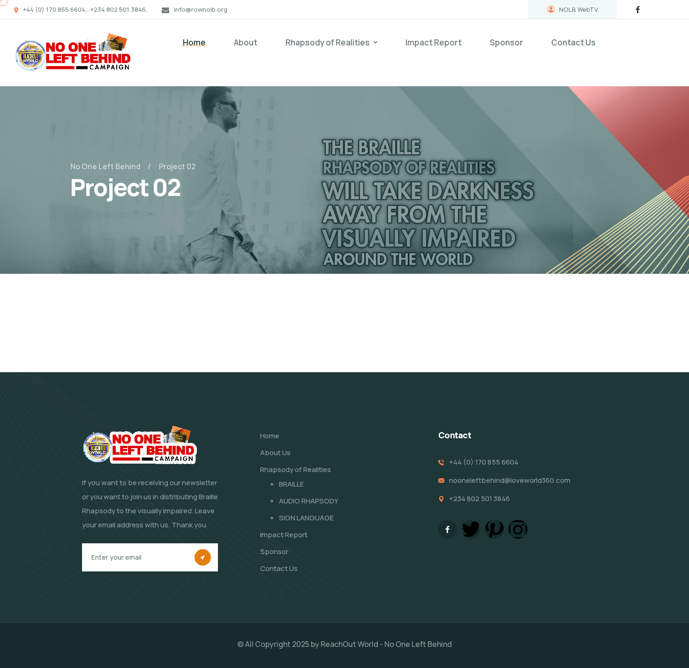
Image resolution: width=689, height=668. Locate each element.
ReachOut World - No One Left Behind (386, 644)
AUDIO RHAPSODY (308, 501)
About (245, 42)
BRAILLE (291, 484)
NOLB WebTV (578, 9)
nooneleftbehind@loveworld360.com (509, 480)
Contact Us (573, 42)
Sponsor (506, 42)
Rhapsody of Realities (327, 42)
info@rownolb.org (200, 9)
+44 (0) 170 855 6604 (483, 462)
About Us (275, 453)
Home (194, 42)
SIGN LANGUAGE (306, 518)
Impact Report (433, 42)
